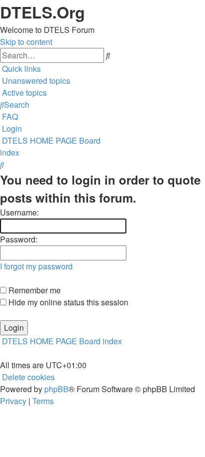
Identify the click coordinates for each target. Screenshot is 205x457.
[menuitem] (35, 80)
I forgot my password (36, 266)
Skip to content (26, 41)
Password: (18, 239)
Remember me (33, 290)
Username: (19, 212)
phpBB (56, 389)
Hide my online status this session (67, 302)
